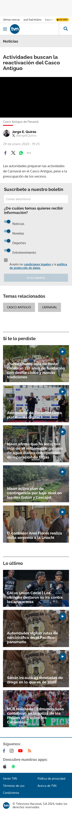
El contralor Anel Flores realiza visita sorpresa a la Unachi (34, 535)
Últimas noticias (11, 19)
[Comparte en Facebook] (5, 153)
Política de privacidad (51, 778)
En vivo (63, 19)
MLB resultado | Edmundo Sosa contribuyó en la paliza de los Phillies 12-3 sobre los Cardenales (35, 715)
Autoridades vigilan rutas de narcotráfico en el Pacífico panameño (32, 637)
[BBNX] (6, 805)
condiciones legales (37, 264)
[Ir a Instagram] (12, 750)
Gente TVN (10, 778)
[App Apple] (5, 766)
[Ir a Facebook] (5, 750)
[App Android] (14, 766)
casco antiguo (19, 307)
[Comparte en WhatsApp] (21, 153)
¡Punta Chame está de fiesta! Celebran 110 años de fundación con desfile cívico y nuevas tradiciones (36, 370)
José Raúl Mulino (32, 19)
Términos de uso (13, 785)
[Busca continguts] (65, 29)
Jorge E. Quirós (24, 132)
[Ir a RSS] (30, 750)
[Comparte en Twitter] (13, 153)
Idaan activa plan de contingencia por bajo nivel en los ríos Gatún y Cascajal (34, 492)
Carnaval (49, 307)
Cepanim (50, 19)
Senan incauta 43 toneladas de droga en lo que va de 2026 (35, 679)
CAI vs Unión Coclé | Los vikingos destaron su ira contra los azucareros (35, 597)
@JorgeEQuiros (26, 135)
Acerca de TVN (47, 785)
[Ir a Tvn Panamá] (34, 29)
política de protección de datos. (38, 266)
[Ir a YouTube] (21, 750)
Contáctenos (11, 792)
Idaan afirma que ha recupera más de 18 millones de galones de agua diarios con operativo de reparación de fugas (35, 450)
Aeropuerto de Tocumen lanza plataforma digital (34, 414)
